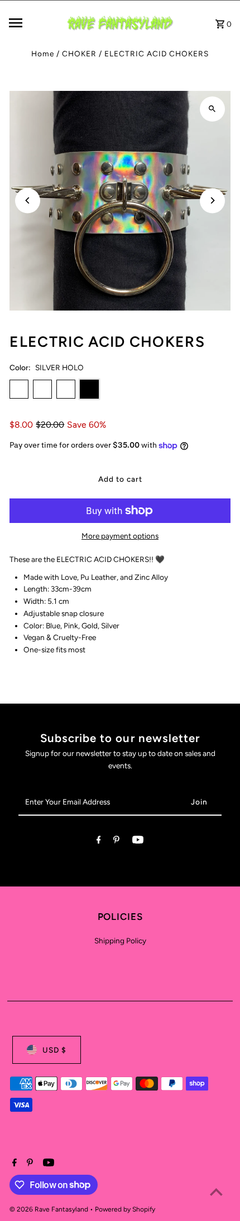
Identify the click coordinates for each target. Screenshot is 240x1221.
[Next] (212, 200)
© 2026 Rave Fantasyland (49, 1209)
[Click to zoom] (212, 109)
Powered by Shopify (125, 1209)
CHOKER (79, 53)
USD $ (54, 1049)
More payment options (120, 535)
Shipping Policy (120, 940)
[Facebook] (99, 842)
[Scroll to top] (216, 1191)
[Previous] (27, 200)
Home (42, 53)
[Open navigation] (32, 23)
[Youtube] (137, 842)
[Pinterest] (116, 842)
